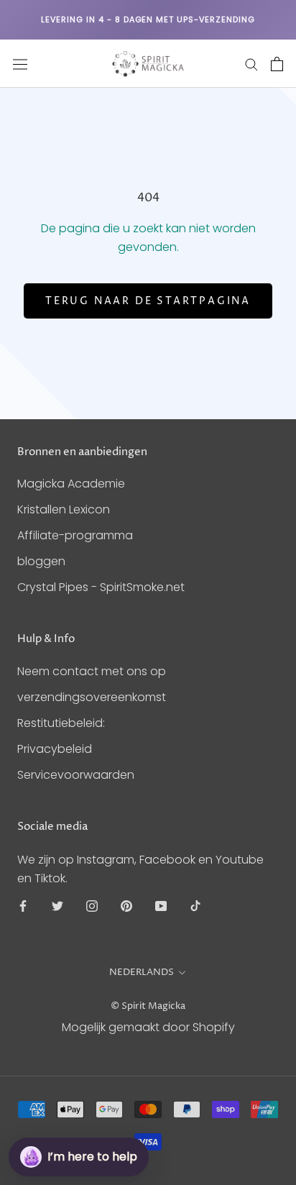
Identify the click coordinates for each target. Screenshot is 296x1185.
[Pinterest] (126, 906)
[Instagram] (92, 906)
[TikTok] (195, 906)
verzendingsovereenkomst (91, 697)
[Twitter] (57, 906)
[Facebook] (23, 906)
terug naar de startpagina (148, 301)
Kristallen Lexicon (63, 509)
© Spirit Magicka (148, 1005)
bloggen (41, 561)
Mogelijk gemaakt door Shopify (148, 1027)
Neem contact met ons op (91, 671)
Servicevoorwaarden (75, 775)
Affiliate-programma (75, 535)
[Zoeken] (251, 64)
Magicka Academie (71, 483)
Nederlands (141, 972)
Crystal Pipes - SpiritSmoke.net (101, 587)
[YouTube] (161, 906)
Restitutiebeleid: (61, 723)
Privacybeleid (54, 749)
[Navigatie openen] (20, 64)
